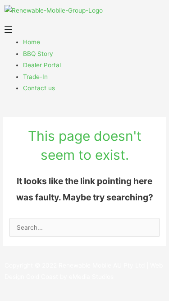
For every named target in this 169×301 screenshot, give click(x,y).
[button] (84, 31)
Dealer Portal (42, 65)
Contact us (39, 88)
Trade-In (35, 76)
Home (31, 42)
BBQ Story (38, 53)
